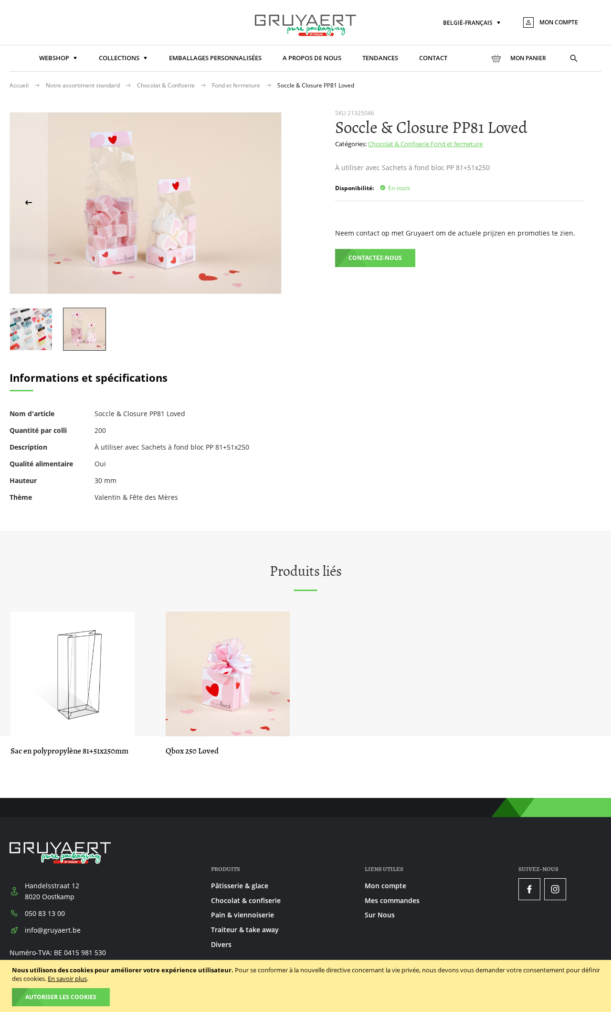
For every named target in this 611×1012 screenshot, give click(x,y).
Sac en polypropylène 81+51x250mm (69, 750)
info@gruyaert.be (53, 930)
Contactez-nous (375, 258)
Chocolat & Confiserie (166, 85)
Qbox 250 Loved (192, 750)
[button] (472, 23)
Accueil (20, 85)
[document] (306, 986)
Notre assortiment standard (83, 85)
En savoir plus (67, 978)
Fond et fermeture (237, 85)
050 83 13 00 (45, 913)
